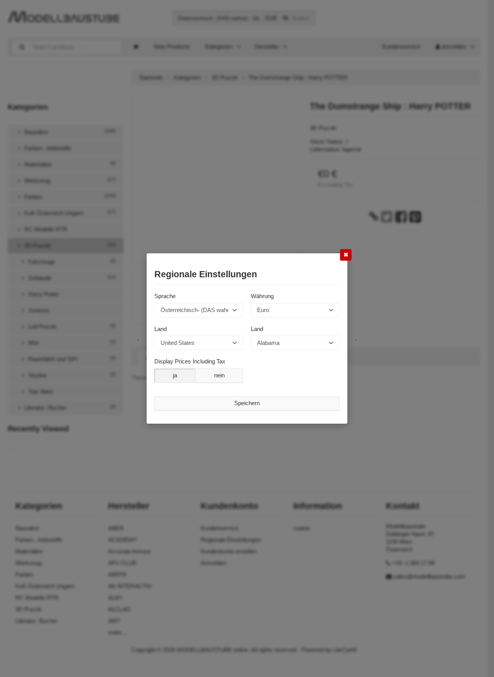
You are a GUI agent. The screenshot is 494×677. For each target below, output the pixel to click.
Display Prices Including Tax (189, 361)
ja (175, 375)
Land (160, 328)
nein (219, 375)
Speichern (247, 403)
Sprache (165, 296)
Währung (262, 296)
